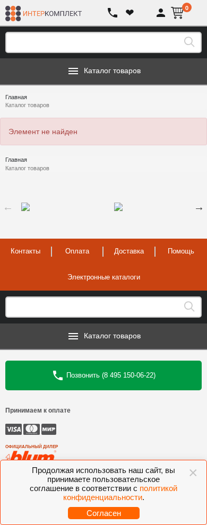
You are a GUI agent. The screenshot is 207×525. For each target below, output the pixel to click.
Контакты (25, 251)
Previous (8, 207)
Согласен (104, 513)
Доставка (129, 251)
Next (199, 207)
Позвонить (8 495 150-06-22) (110, 375)
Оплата (77, 251)
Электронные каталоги (103, 277)
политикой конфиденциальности (120, 493)
